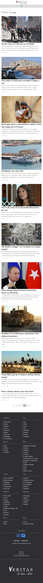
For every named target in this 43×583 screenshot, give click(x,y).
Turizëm (6, 452)
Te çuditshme (27, 484)
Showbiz (26, 430)
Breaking (6, 482)
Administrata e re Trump (31, 458)
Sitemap (17, 540)
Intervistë (6, 434)
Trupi (25, 522)
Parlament (7, 504)
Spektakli (26, 436)
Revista (26, 434)
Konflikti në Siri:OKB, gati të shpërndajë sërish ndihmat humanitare (20, 334)
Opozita (6, 514)
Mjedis (26, 498)
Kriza (5, 510)
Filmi (25, 424)
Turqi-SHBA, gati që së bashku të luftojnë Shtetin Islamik (21, 376)
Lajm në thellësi (8, 478)
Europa (26, 452)
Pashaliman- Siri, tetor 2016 (12, 171)
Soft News (7, 484)
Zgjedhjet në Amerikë (30, 446)
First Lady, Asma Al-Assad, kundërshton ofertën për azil (20, 209)
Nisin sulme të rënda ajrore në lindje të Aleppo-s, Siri (21, 82)
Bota (5, 524)
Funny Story (7, 486)
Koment (6, 426)
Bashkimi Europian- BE (11, 508)
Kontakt (25, 540)
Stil (25, 428)
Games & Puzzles (29, 524)
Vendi (5, 498)
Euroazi (26, 448)
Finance (6, 448)
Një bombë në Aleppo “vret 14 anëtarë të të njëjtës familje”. (21, 248)
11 (27, 405)
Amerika (26, 454)
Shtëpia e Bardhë (28, 464)
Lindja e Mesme (28, 456)
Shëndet (26, 478)
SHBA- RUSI (28, 471)
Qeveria (6, 512)
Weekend (26, 488)
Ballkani (26, 450)
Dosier (6, 424)
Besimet (26, 486)
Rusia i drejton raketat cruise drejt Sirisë (17, 391)
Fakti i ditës (7, 496)
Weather (26, 504)
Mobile (26, 502)
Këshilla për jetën (29, 480)
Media (6, 432)
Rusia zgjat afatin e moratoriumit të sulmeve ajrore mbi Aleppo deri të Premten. (21, 125)
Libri (25, 426)
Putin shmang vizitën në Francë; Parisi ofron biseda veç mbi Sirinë (19, 291)
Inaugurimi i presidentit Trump (30, 461)
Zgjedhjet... (7, 502)
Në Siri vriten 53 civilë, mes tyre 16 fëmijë (18, 44)
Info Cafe (7, 488)
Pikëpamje (7, 436)
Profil (5, 428)
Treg (5, 446)
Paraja (6, 450)
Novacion (26, 500)
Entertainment (28, 482)
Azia (25, 467)
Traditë (26, 432)
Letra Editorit (8, 438)
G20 (25, 469)
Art (25, 422)
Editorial (6, 430)
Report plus (7, 422)
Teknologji (27, 496)
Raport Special (8, 480)
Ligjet (6, 506)
